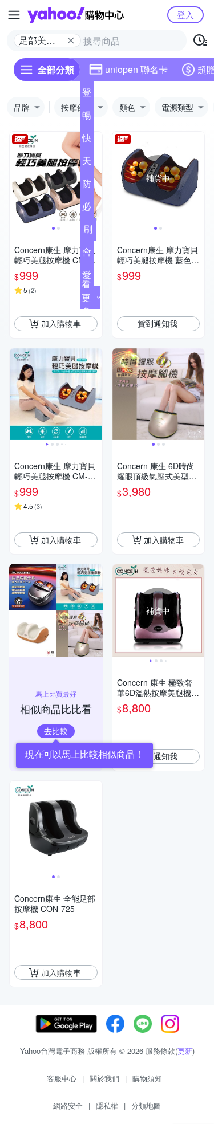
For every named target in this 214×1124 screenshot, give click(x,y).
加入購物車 (61, 323)
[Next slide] (94, 178)
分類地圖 (146, 1105)
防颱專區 (86, 186)
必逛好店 (86, 208)
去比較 (56, 730)
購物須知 (147, 1078)
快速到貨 (86, 140)
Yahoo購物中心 (75, 15)
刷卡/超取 (88, 231)
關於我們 (104, 1078)
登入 (185, 15)
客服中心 (61, 1078)
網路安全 (68, 1105)
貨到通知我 (157, 323)
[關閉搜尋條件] (71, 40)
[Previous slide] (17, 178)
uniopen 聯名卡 (136, 69)
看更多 (86, 297)
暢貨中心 (86, 117)
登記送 (86, 94)
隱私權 (107, 1105)
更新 (184, 1050)
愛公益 (86, 277)
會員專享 (86, 254)
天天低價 (86, 163)
